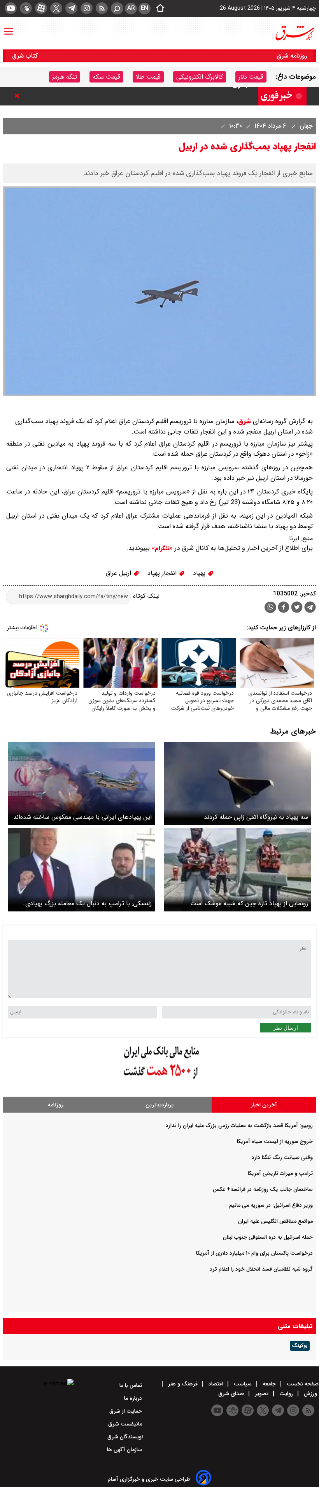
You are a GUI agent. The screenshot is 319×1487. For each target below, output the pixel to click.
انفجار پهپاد (163, 573)
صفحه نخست (302, 1384)
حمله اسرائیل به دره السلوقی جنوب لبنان (268, 1237)
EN (144, 8)
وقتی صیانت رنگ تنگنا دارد (282, 1157)
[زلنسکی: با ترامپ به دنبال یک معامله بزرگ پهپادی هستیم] (81, 869)
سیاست (242, 1384)
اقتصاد (215, 1384)
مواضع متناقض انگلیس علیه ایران (275, 1221)
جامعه (269, 1384)
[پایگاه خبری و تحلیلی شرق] (294, 33)
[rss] (102, 8)
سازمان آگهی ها (125, 1449)
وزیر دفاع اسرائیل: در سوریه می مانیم (271, 1205)
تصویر (261, 1393)
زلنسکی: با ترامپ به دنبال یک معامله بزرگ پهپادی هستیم (88, 903)
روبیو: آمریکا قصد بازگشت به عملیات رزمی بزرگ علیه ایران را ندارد (239, 1125)
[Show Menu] (8, 28)
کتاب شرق (26, 56)
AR (131, 8)
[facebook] (283, 608)
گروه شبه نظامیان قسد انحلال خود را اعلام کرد (261, 1269)
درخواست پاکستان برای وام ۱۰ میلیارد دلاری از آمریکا (254, 1253)
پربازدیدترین (159, 1105)
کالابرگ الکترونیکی (199, 77)
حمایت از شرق (126, 1411)
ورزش (310, 1393)
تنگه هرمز (64, 77)
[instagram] (87, 8)
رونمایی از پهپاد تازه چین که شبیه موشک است (249, 903)
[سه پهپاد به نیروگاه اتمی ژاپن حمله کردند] (237, 783)
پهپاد (200, 573)
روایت (286, 1393)
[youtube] (11, 8)
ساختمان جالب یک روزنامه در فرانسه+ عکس (263, 1189)
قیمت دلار (250, 77)
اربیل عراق (119, 573)
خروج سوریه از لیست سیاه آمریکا (275, 1141)
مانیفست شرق (126, 1424)
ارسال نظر (285, 1028)
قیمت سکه (106, 77)
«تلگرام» (161, 548)
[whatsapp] (270, 607)
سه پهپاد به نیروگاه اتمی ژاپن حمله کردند (256, 817)
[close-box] (18, 96)
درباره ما (134, 1398)
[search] (117, 8)
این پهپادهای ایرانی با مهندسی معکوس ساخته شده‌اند (82, 817)
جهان (305, 126)
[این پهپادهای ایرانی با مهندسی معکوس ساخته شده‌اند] (81, 783)
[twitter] (56, 8)
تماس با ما (131, 1385)
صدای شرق (231, 1393)
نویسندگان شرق (125, 1437)
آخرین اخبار (264, 1105)
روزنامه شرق (292, 56)
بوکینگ (299, 1346)
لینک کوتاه (145, 596)
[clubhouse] (26, 8)
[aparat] (41, 8)
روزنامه (55, 1105)
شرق (244, 421)
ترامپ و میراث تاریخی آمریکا (280, 1173)
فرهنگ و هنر (183, 1384)
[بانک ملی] (159, 1079)
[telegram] (71, 8)
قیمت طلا (148, 77)
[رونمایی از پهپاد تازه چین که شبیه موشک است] (237, 869)
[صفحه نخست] (158, 8)
